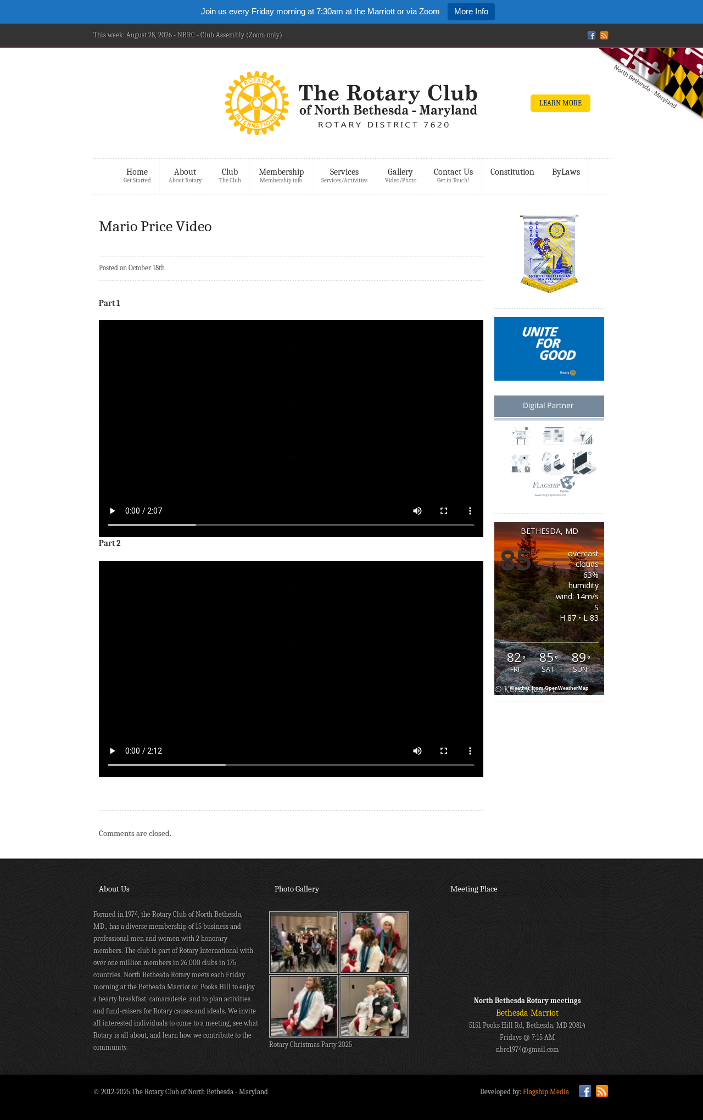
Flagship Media (546, 1092)
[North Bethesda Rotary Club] (351, 106)
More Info (471, 11)
